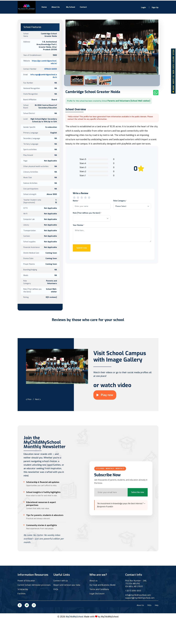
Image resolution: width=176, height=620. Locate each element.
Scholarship (23, 589)
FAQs (56, 589)
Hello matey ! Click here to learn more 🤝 (173, 71)
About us (93, 580)
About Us (55, 7)
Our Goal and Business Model (102, 585)
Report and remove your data (67, 585)
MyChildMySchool (110, 616)
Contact (83, 7)
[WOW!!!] (89, 198)
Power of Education (26, 580)
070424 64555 (50, 69)
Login (143, 7)
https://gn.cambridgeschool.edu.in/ (44, 62)
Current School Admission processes (34, 585)
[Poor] (74, 198)
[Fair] (78, 198)
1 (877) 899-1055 (133, 590)
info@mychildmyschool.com (138, 595)
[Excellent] (85, 198)
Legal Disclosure (96, 593)
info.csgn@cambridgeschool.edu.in (43, 75)
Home (44, 7)
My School (70, 7)
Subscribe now (137, 492)
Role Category (119, 201)
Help (156, 605)
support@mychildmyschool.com (140, 598)
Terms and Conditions (99, 589)
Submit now (81, 248)
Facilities (22, 593)
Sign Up (155, 7)
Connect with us (61, 580)
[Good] (81, 198)
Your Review (78, 225)
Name (75, 201)
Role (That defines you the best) (86, 213)
